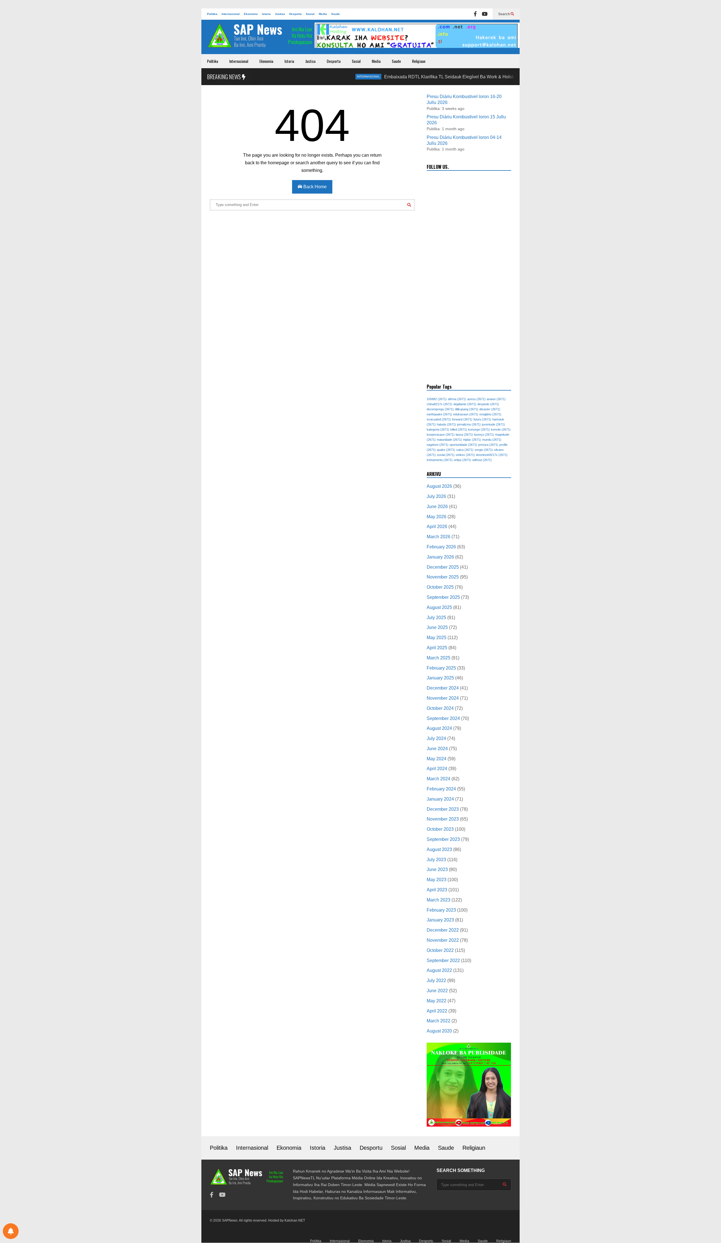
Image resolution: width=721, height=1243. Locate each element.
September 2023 (443, 839)
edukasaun (465, 414)
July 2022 (436, 980)
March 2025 (438, 657)
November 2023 (443, 819)
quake (446, 449)
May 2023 (436, 879)
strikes (465, 455)
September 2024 (443, 718)
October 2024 (440, 708)
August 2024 (439, 728)
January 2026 (440, 557)
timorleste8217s (492, 455)
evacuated (439, 419)
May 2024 (436, 758)
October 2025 (440, 587)
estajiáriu (490, 414)
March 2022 (438, 1020)
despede (488, 404)
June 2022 (437, 990)
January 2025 (440, 677)
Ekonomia (251, 13)
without (482, 460)
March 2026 (438, 536)
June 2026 (437, 506)
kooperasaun (441, 434)
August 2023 (439, 849)
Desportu (295, 13)
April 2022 (437, 1011)
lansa (464, 434)
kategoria (438, 429)
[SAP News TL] (260, 38)
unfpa (462, 460)
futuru (482, 419)
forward (462, 419)
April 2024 (437, 768)
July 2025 (436, 617)
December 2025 (443, 567)
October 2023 (440, 829)
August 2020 (439, 1031)
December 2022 (443, 930)
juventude (493, 424)
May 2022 (436, 1000)
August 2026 (439, 486)
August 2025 (439, 607)
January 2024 (440, 799)
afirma (457, 399)
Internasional (231, 13)
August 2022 (439, 970)
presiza (488, 444)
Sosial (310, 13)
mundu (491, 439)
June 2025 (437, 627)
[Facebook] (475, 14)
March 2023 (438, 900)
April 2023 (437, 889)
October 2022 (440, 950)
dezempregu (440, 409)
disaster (489, 409)
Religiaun (418, 61)
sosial (446, 455)
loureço (484, 434)
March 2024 (438, 778)
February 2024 (441, 788)
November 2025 (443, 577)
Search (504, 14)
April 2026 (437, 526)
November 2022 (443, 940)
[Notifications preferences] (11, 1231)
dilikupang (466, 409)
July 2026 (436, 496)
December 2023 (443, 809)
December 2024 (443, 688)
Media (323, 13)
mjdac (472, 439)
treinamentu (440, 460)
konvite (501, 429)
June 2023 (437, 869)
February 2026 (441, 546)
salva (464, 449)
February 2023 (441, 910)
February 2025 (441, 668)
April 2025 (437, 647)
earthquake (439, 414)
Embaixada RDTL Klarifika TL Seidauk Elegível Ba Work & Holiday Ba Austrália (432, 76)
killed (458, 429)
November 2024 (443, 698)
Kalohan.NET (294, 1220)
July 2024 (436, 738)
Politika (212, 13)
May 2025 (436, 637)
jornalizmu (469, 424)
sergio (484, 449)
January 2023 (440, 920)
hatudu (446, 424)
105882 (437, 399)
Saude (335, 13)
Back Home (314, 186)
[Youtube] (485, 14)
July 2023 (436, 859)
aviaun (496, 399)
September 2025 (443, 597)
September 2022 (443, 960)
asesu (476, 399)
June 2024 (437, 748)
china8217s (439, 404)
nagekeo (437, 444)
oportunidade (463, 444)
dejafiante (464, 404)
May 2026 (436, 516)
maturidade (449, 439)
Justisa (280, 13)
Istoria (266, 13)
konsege (479, 429)
